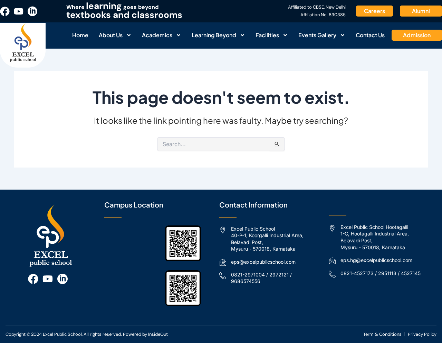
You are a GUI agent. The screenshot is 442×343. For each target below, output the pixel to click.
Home (80, 35)
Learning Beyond (214, 35)
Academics (157, 35)
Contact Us (370, 35)
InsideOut (158, 334)
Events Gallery (317, 35)
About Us (111, 35)
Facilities (267, 35)
